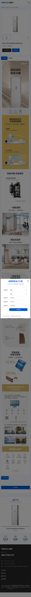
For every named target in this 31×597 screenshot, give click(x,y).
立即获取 (18, 309)
